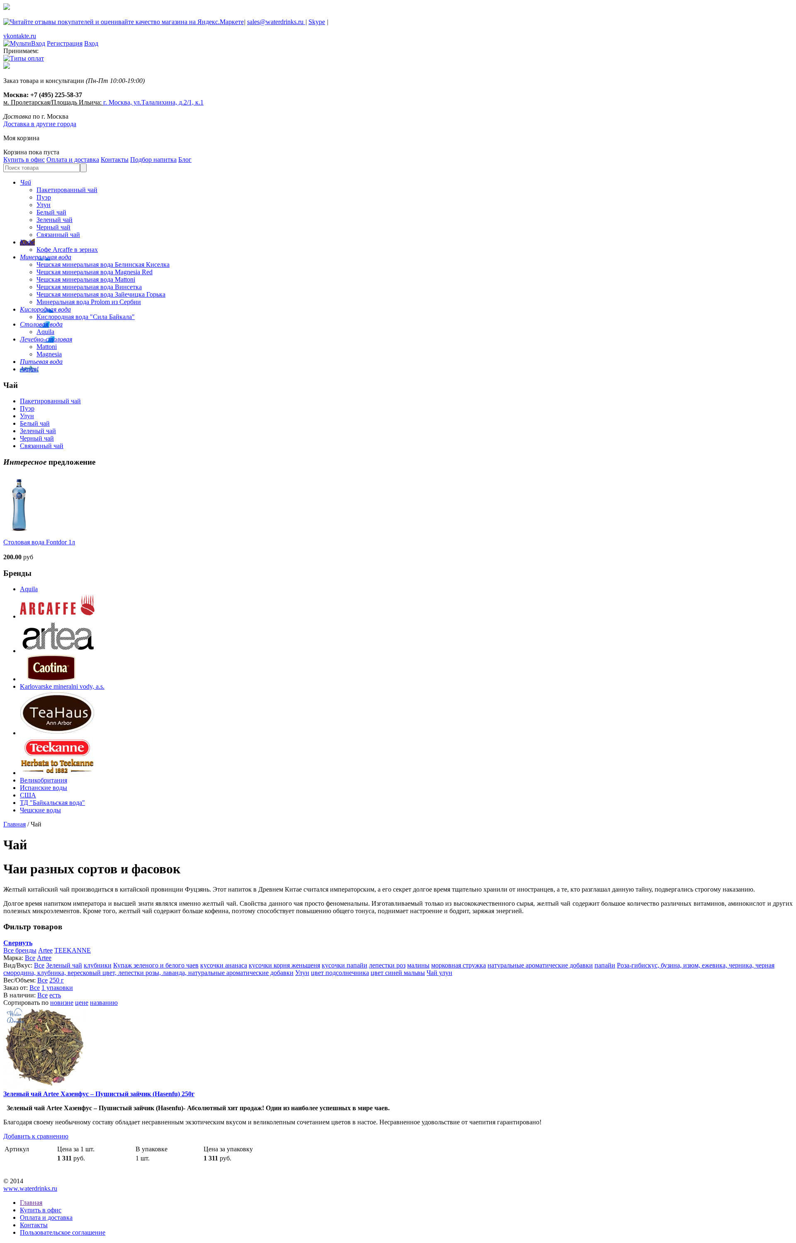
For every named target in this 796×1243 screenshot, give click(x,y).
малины (418, 965)
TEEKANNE (72, 950)
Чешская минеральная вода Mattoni (85, 279)
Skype (316, 21)
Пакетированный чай (66, 189)
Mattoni (46, 346)
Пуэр (43, 197)
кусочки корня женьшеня (284, 965)
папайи (605, 965)
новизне (61, 1002)
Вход (91, 43)
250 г (56, 980)
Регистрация (65, 43)
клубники (98, 965)
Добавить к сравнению (35, 1136)
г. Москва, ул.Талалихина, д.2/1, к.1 (153, 102)
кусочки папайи (344, 965)
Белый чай (51, 212)
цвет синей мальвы (398, 972)
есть (55, 995)
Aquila (45, 331)
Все (30, 957)
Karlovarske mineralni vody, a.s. (62, 686)
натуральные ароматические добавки (540, 965)
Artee (45, 950)
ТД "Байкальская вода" (52, 802)
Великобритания (43, 780)
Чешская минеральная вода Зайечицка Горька (100, 294)
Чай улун (439, 972)
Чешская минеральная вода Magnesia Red (94, 271)
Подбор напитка (153, 159)
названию (104, 1002)
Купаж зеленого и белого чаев (156, 965)
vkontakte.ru (19, 35)
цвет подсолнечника (340, 972)
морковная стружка (458, 965)
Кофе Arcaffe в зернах (67, 249)
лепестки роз (387, 965)
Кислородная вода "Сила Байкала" (85, 316)
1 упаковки (57, 987)
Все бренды (19, 950)
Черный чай (53, 227)
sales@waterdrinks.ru (276, 21)
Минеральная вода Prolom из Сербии (88, 301)
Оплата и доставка (72, 159)
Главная (14, 824)
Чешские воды (40, 810)
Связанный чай (58, 234)
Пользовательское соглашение (62, 1232)
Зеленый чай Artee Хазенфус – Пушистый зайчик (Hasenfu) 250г (98, 1093)
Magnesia (49, 354)
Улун (43, 204)
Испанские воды (43, 787)
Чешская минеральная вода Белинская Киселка (103, 264)
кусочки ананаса (223, 965)
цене (81, 1002)
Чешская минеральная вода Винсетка (89, 286)
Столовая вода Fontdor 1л (39, 542)
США (28, 795)
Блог (185, 159)
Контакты (115, 159)
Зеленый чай (54, 219)
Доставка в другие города (39, 123)
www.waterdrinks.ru (30, 1188)
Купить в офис (24, 159)
